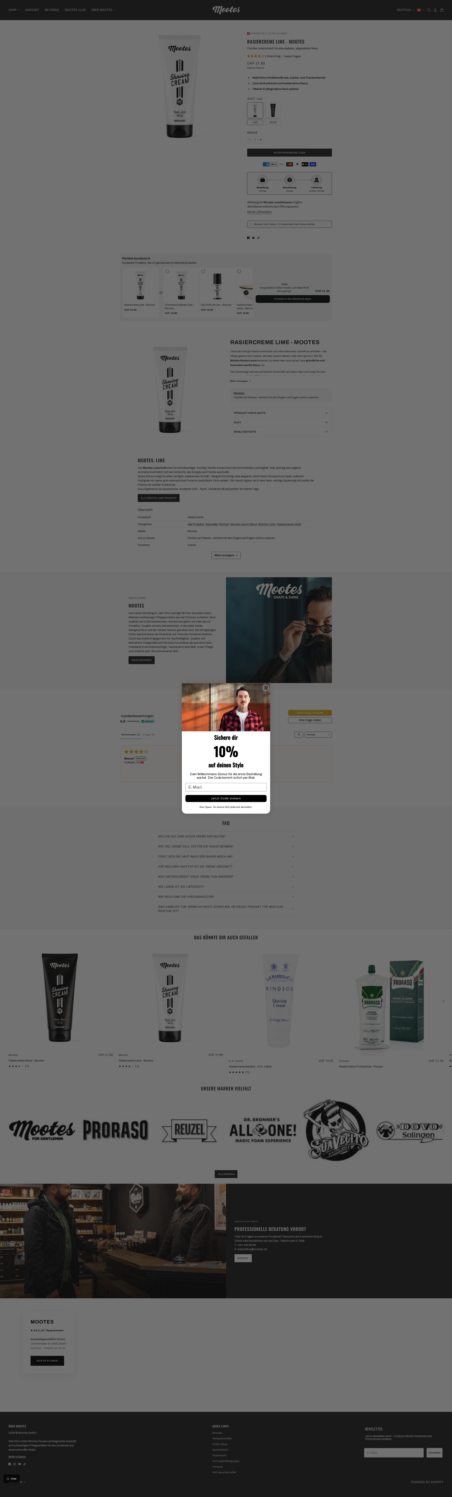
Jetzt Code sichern (226, 798)
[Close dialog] (265, 687)
